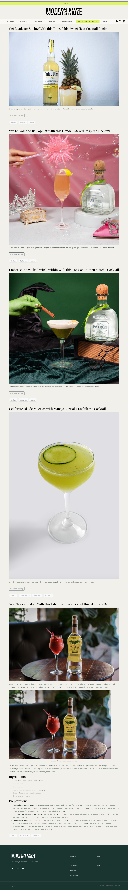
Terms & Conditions (22, 886)
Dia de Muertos (25, 595)
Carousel (13, 122)
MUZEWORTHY (67, 21)
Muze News (37, 595)
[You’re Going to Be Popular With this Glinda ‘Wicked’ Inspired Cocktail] (64, 189)
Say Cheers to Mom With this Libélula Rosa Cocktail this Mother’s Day (59, 604)
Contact (99, 861)
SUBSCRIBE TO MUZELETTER (88, 21)
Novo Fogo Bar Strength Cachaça (30, 781)
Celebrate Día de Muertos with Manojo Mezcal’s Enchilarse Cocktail (57, 408)
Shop (105, 21)
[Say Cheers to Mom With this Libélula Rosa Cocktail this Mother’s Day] (64, 644)
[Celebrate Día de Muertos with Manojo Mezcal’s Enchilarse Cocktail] (64, 495)
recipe (81, 687)
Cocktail (23, 122)
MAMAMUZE (52, 21)
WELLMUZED (39, 21)
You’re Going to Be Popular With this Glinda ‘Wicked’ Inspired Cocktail (59, 131)
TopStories (23, 261)
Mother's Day (24, 835)
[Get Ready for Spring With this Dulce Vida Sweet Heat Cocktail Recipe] (64, 69)
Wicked (33, 261)
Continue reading (16, 115)
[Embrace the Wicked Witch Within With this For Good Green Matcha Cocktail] (64, 328)
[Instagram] (18, 868)
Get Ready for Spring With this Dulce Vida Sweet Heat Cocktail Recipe (58, 28)
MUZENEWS (10, 21)
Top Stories (35, 835)
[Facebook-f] (12, 868)
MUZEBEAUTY (24, 21)
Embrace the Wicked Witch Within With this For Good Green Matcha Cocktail (64, 270)
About (99, 856)
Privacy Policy (12, 886)
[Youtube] (23, 868)
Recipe (32, 122)
